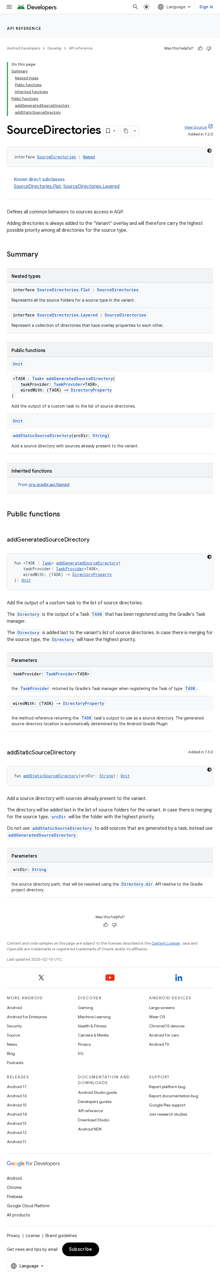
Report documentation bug (173, 1095)
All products (18, 1215)
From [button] (43, 484)
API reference (24, 28)
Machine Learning (94, 1016)
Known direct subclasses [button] (66, 183)
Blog (11, 1053)
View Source (195, 127)
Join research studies (168, 1114)
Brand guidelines (61, 1235)
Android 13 (16, 1123)
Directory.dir (137, 884)
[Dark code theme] (209, 150)
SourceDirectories (56, 157)
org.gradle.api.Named (49, 484)
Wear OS (157, 1016)
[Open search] (135, 6)
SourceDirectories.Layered (91, 186)
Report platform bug (167, 1086)
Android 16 (17, 1095)
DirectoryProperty (91, 390)
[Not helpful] (209, 48)
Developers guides (94, 1101)
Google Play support (167, 1105)
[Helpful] (200, 48)
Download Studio (93, 1119)
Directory (28, 614)
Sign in (206, 6)
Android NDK (90, 1129)
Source (13, 1035)
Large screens (161, 1007)
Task (37, 378)
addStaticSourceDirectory (42, 435)
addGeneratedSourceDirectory (79, 378)
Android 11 (16, 1141)
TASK (97, 614)
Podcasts (15, 1062)
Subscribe (80, 1249)
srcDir (59, 816)
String (100, 435)
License (33, 1235)
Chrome (14, 1187)
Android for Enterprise (27, 1016)
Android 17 (17, 1086)
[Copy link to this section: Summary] (44, 254)
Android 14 (17, 1114)
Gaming (85, 1007)
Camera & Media (93, 1035)
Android (14, 1007)
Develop (54, 48)
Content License (166, 943)
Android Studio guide (97, 1092)
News (12, 1044)
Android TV (159, 1044)
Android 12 (17, 1132)
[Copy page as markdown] (126, 131)
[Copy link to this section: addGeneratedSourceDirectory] (95, 540)
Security (14, 1026)
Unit (18, 364)
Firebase (15, 1196)
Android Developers (23, 48)
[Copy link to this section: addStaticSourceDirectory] (81, 753)
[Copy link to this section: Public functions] (66, 514)
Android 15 (17, 1105)
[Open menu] (9, 7)
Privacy (84, 1044)
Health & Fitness (92, 1026)
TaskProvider (68, 384)
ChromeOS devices (166, 1026)
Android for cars (164, 1035)
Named (89, 157)
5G (81, 1053)
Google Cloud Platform (28, 1205)
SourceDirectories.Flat (37, 186)
